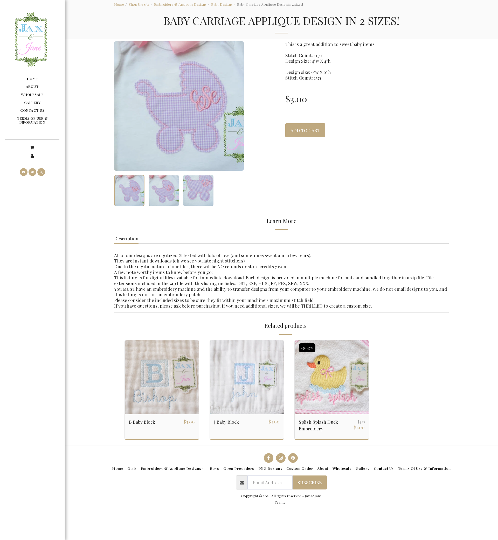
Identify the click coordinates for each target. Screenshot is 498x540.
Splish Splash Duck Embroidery (318, 425)
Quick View (162, 411)
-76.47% (307, 347)
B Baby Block (142, 422)
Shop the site (139, 4)
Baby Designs (221, 4)
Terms (280, 502)
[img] (162, 377)
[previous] (122, 106)
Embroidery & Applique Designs (180, 4)
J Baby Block (226, 422)
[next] (235, 106)
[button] (32, 147)
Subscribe (310, 482)
